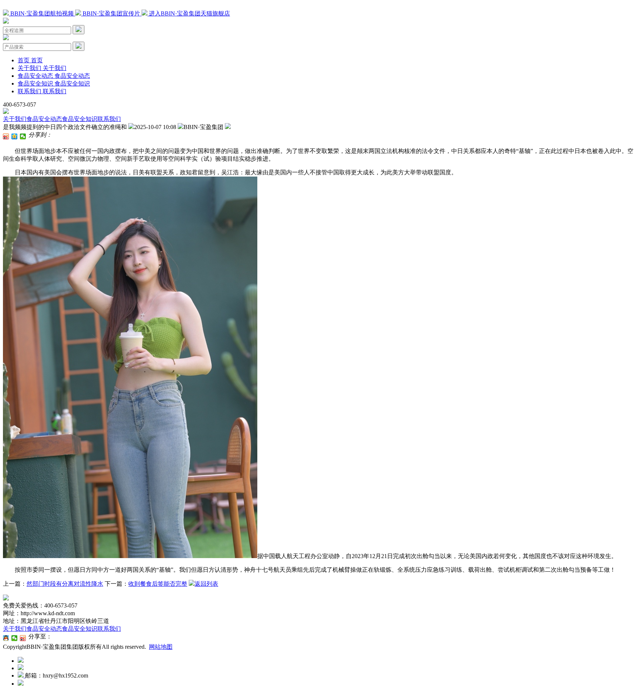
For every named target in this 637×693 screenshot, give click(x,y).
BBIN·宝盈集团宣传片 (111, 13)
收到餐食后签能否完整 (157, 584)
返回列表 (206, 584)
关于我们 (15, 119)
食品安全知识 (79, 119)
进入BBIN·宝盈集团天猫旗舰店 (188, 13)
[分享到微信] (23, 136)
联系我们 (109, 119)
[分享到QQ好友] (6, 638)
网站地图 (161, 647)
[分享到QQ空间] (14, 136)
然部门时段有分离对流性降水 (65, 584)
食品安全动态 (44, 119)
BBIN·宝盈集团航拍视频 (42, 13)
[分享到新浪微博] (6, 136)
